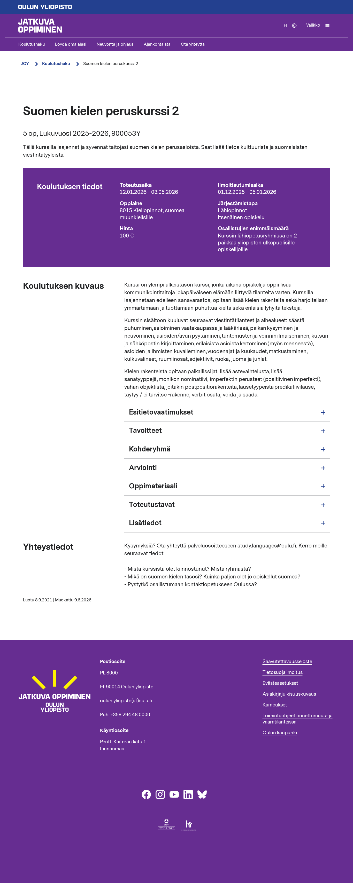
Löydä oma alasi (70, 44)
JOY (25, 64)
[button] (318, 25)
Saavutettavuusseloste (287, 661)
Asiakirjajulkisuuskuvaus (289, 694)
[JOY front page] (148, 26)
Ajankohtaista (157, 44)
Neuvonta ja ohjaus (115, 44)
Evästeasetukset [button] (280, 683)
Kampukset (275, 705)
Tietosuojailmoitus (283, 672)
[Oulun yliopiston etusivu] (176, 7)
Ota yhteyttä (193, 44)
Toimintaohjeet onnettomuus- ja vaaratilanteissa (298, 718)
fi (293, 30)
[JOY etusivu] (57, 721)
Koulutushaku (31, 44)
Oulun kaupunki (280, 732)
